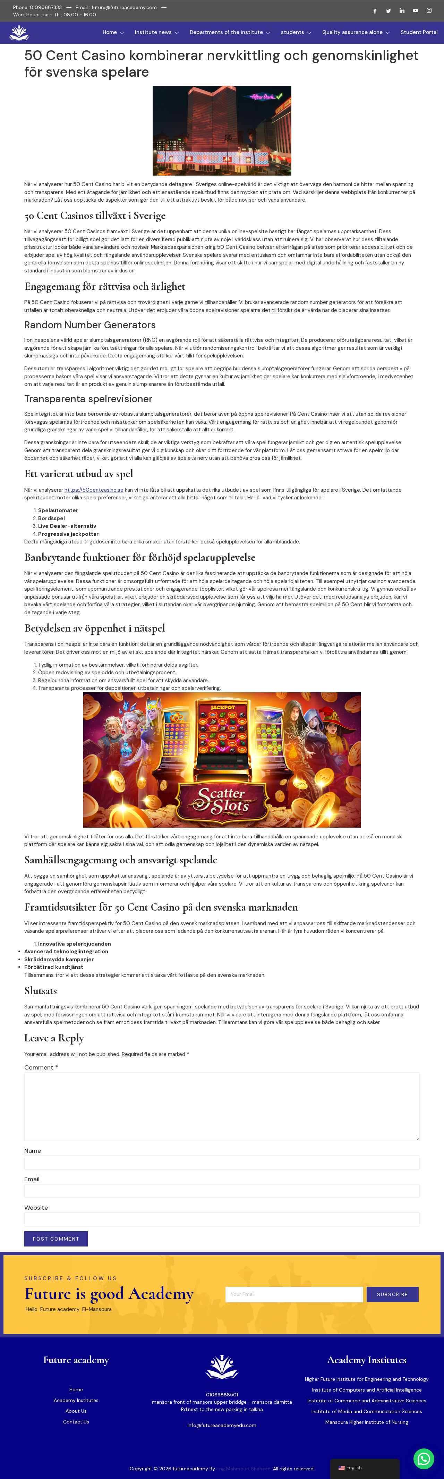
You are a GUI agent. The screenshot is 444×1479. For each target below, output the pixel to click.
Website (36, 1207)
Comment (41, 1067)
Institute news (153, 32)
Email (32, 1179)
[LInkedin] (399, 11)
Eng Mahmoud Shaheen (243, 1468)
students (292, 32)
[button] (423, 1458)
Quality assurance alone (352, 32)
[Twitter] (386, 11)
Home (110, 32)
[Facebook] (372, 11)
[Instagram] (426, 11)
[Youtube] (413, 11)
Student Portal (419, 32)
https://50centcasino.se (94, 490)
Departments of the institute (226, 32)
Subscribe (392, 1294)
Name (32, 1151)
